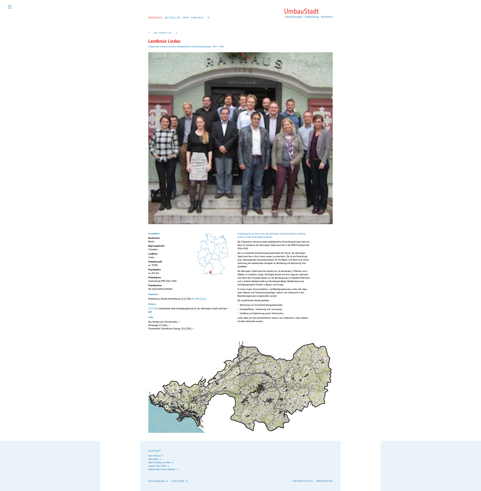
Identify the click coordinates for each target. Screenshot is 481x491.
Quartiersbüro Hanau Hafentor (162, 469)
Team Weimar (154, 455)
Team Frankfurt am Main (159, 462)
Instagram (156, 481)
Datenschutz (303, 480)
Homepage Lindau (157, 325)
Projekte (155, 17)
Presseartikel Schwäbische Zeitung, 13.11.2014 (169, 328)
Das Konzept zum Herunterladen (163, 322)
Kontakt (197, 17)
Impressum (324, 480)
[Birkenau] (176, 33)
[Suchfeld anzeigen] (208, 17)
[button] (210, 272)
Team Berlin (153, 459)
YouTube (178, 481)
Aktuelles (173, 17)
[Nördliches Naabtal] (149, 33)
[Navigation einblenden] (10, 7)
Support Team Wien (157, 466)
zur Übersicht (163, 32)
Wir (186, 17)
